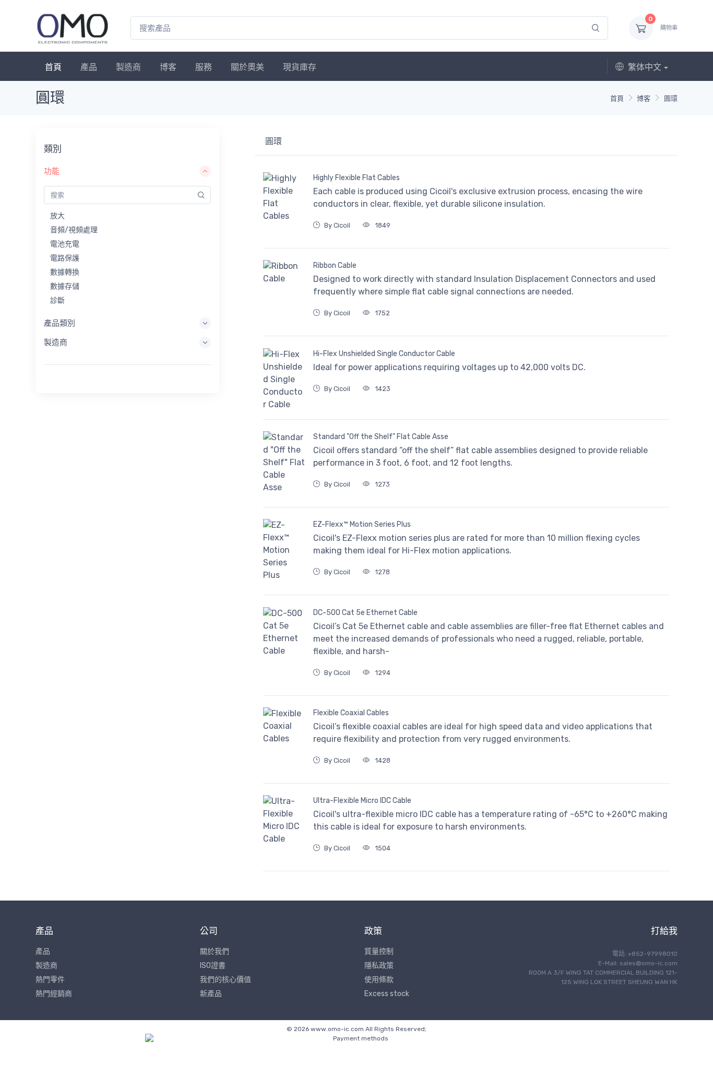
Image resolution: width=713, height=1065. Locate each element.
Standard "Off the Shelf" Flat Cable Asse (380, 436)
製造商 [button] (55, 342)
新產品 (211, 993)
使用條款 (379, 979)
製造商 (128, 67)
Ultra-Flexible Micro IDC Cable (362, 800)
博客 (168, 67)
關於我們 (214, 951)
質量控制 (379, 951)
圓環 (671, 98)
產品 (88, 67)
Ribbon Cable (334, 265)
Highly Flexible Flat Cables (356, 177)
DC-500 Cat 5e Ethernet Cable (365, 612)
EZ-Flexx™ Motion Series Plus (362, 524)
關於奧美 (247, 67)
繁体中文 (644, 67)
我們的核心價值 (225, 979)
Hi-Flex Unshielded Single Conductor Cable (384, 353)
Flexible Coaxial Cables (351, 712)
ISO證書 (212, 965)
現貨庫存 (299, 67)
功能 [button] (52, 171)
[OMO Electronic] (72, 28)
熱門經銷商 (53, 993)
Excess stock (386, 993)
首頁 (53, 67)
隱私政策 (379, 965)
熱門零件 (50, 979)
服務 (203, 67)
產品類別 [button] (59, 323)
